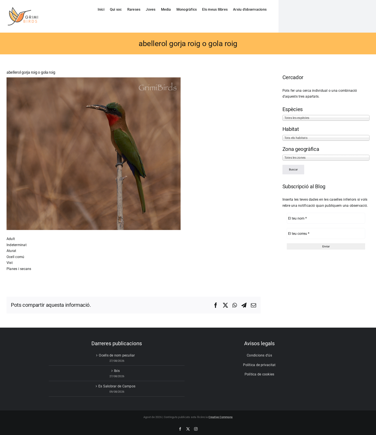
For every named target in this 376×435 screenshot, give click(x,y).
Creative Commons (220, 417)
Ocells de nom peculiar (117, 355)
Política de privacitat (259, 365)
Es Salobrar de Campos (116, 386)
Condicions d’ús (259, 355)
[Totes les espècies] (325, 118)
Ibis (117, 371)
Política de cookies (259, 374)
